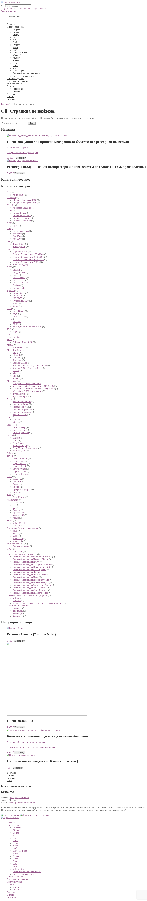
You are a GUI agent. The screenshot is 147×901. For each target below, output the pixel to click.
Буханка (17, 479)
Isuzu (9, 308)
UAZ (15, 65)
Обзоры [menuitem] (16, 889)
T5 (14, 505)
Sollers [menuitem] (16, 858)
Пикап (16, 484)
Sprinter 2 (17, 357)
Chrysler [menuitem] (16, 827)
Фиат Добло (19, 244)
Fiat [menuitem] (14, 835)
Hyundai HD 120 (21, 301)
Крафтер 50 (18, 515)
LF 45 (15, 226)
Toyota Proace (19, 469)
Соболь (16, 285)
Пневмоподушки (15, 78)
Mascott (16, 438)
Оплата (10, 96)
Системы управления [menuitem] (23, 874)
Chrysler (16, 29)
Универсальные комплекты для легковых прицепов (38, 603)
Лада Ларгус (19, 497)
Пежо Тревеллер (21, 432)
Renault (10, 435)
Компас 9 (17, 541)
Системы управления (23, 76)
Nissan (10, 399)
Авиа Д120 (18, 195)
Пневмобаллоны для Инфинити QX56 (31, 567)
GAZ (15, 42)
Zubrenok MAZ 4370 (22, 342)
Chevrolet (11, 197)
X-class (16, 378)
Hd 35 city (17, 295)
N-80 (15, 332)
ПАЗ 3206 (17, 551)
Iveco (15, 47)
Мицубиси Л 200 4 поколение (27, 391)
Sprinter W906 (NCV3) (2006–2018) (30, 365)
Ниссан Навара (20, 407)
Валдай (16, 270)
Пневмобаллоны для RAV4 (26, 562)
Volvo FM (17, 525)
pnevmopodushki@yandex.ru (33, 8)
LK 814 (16, 355)
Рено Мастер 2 (20, 445)
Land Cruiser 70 (20, 458)
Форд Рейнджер (20, 264)
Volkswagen (18, 70)
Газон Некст (19, 280)
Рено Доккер (19, 443)
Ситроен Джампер (22, 220)
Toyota (16, 63)
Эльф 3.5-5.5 (19, 316)
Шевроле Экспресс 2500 (24, 202)
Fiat (14, 37)
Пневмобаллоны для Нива (25, 577)
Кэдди (16, 518)
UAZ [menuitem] (15, 864)
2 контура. (18, 611)
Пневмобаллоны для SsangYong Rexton (32, 564)
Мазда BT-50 (19, 347)
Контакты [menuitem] (12, 897)
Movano (16, 419)
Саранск (17, 600)
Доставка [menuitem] (11, 892)
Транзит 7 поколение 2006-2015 (28, 259)
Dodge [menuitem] (16, 833)
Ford (15, 39)
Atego (15, 352)
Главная (11, 24)
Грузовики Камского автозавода (22, 528)
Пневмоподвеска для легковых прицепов (27, 595)
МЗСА (16, 598)
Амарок (16, 510)
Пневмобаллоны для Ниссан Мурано (31, 580)
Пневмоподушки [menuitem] (15, 876)
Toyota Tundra (19, 471)
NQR (15, 313)
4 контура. (18, 616)
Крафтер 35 (18, 512)
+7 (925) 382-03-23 (10, 8)
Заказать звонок (9, 11)
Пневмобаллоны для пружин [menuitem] (27, 871)
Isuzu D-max (18, 311)
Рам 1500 (17, 233)
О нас (9, 780)
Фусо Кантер (19, 394)
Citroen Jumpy (19, 213)
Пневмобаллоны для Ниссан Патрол (30, 582)
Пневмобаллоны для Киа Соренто (29, 569)
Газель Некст (19, 277)
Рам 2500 (17, 236)
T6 (14, 507)
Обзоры (16, 91)
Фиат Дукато (19, 246)
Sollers (16, 60)
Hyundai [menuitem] (17, 843)
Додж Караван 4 (21, 231)
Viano (15, 373)
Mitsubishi (17, 55)
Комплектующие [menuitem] (15, 882)
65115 (15, 536)
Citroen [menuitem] (16, 830)
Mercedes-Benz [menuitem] (20, 851)
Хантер (16, 492)
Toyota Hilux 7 (19, 463)
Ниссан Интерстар (22, 401)
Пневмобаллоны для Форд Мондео (30, 590)
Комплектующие (15, 83)
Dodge (16, 34)
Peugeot (16, 58)
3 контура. (18, 613)
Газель (16, 275)
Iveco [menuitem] (15, 845)
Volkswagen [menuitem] (18, 869)
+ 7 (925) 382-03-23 (19, 797)
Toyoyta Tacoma (20, 474)
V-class (16, 370)
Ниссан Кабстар (20, 404)
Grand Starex (19, 293)
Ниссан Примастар (22, 412)
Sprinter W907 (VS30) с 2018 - (27, 368)
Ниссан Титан (20, 414)
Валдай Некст (19, 272)
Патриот (17, 481)
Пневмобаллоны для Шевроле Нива (30, 593)
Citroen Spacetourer (22, 215)
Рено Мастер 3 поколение (25, 448)
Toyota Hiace (19, 461)
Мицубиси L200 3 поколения (27, 383)
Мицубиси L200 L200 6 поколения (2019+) (34, 388)
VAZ (15, 68)
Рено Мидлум (19, 450)
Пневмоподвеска (15, 27)
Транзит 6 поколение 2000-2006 (28, 257)
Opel (9, 417)
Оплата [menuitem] (10, 895)
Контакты (12, 99)
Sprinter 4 (17, 360)
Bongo (16, 337)
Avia (9, 192)
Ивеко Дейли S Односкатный (27, 326)
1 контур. (17, 608)
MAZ (9, 339)
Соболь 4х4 (18, 288)
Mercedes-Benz (20, 52)
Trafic (15, 440)
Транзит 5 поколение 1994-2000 (28, 254)
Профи (16, 487)
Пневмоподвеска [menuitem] (15, 825)
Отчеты (10, 86)
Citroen (16, 32)
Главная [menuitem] (11, 822)
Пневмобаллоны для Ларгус (26, 572)
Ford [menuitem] (15, 838)
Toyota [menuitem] (16, 861)
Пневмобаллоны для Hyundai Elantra (30, 559)
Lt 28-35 (17, 502)
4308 (15, 531)
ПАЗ (9, 549)
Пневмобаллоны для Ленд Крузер (29, 574)
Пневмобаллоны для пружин (27, 73)
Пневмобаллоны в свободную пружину (32, 556)
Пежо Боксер (19, 427)
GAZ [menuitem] (15, 840)
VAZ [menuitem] (15, 866)
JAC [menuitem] (15, 848)
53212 (15, 533)
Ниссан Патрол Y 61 (23, 409)
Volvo (9, 520)
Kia (8, 334)
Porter (15, 303)
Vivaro (16, 422)
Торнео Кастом (20, 251)
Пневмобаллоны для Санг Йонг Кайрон (32, 585)
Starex (15, 306)
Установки (18, 89)
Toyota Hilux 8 (19, 466)
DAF (9, 223)
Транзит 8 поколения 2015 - (26, 262)
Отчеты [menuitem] (10, 884)
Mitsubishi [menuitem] (17, 853)
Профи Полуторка (22, 489)
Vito (15, 375)
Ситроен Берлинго (22, 218)
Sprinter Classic (20, 363)
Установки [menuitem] (18, 887)
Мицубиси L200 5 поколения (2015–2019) (33, 386)
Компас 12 (18, 538)
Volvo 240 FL (19, 523)
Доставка (11, 94)
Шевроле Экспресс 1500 (24, 200)
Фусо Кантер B (20, 396)
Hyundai (17, 45)
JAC (15, 50)
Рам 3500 (17, 239)
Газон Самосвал (20, 282)
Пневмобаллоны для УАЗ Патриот (29, 587)
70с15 (15, 324)
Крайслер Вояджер (22, 208)
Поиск (32, 123)
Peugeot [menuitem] (16, 856)
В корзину (21, 158)
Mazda (10, 344)
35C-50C (17, 321)
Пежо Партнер (20, 430)
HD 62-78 (17, 298)
